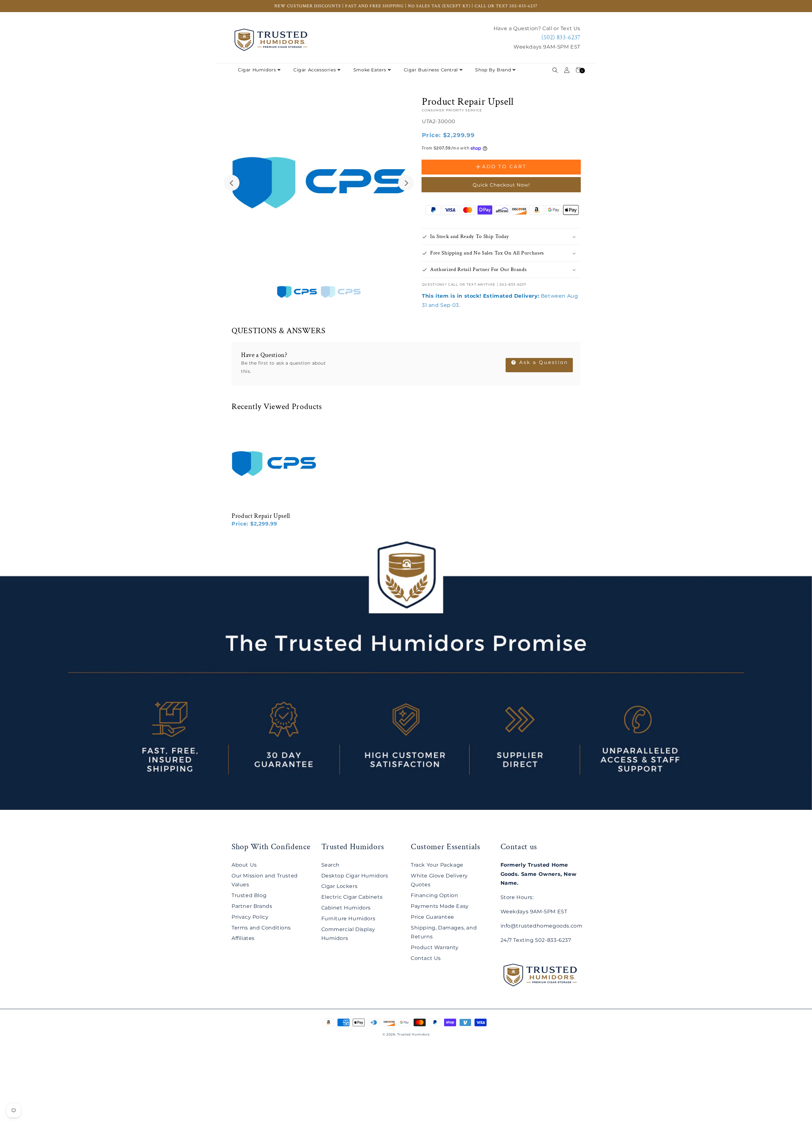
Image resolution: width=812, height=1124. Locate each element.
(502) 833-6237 (560, 37)
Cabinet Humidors (346, 908)
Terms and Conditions (261, 928)
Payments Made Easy (440, 906)
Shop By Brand (493, 70)
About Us (244, 865)
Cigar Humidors (257, 70)
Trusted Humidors (413, 1034)
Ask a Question (542, 362)
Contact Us (426, 958)
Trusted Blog (249, 895)
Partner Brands (252, 906)
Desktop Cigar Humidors (354, 876)
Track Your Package (437, 865)
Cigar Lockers (339, 886)
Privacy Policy (250, 917)
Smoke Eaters (369, 70)
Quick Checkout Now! (501, 185)
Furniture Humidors (348, 919)
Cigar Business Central (431, 70)
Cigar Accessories (314, 70)
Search (330, 865)
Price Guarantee (432, 917)
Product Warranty (435, 947)
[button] (555, 70)
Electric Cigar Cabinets (352, 897)
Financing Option (434, 895)
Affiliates (243, 938)
